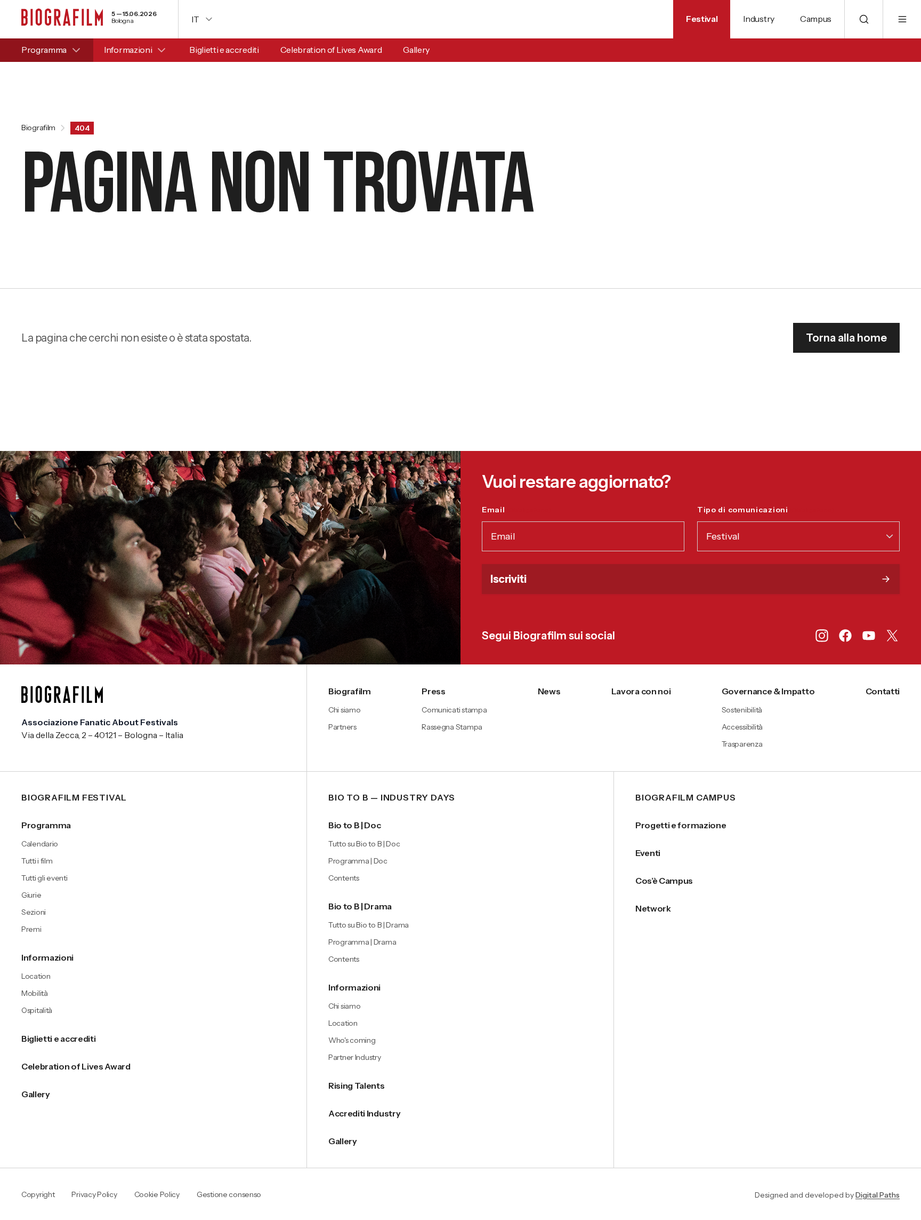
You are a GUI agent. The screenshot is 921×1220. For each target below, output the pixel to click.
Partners (342, 727)
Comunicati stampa (454, 710)
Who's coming (352, 1040)
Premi (31, 929)
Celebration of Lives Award (331, 49)
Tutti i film (37, 861)
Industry (758, 18)
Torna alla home (846, 337)
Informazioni (128, 49)
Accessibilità (742, 727)
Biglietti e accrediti (223, 49)
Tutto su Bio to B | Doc (364, 844)
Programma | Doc (357, 861)
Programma (44, 49)
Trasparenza (742, 744)
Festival (701, 18)
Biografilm (38, 128)
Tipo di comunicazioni (765, 509)
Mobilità (34, 993)
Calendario (39, 844)
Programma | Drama (362, 942)
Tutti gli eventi (44, 878)
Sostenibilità (742, 710)
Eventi (647, 852)
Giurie (31, 895)
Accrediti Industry (364, 1113)
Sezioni (33, 912)
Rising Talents (356, 1085)
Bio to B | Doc (354, 825)
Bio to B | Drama (360, 906)
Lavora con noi (641, 691)
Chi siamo (344, 710)
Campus (815, 18)
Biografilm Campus (685, 798)
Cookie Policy (157, 1195)
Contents (343, 878)
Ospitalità (36, 1010)
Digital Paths (877, 1195)
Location (36, 976)
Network (653, 908)
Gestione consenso (229, 1195)
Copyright (37, 1195)
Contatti (883, 691)
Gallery (416, 49)
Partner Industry (354, 1057)
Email (516, 509)
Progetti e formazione (680, 825)
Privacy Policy (94, 1195)
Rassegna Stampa (452, 727)
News (549, 691)
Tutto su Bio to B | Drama (368, 925)
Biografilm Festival (74, 798)
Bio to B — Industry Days (391, 798)
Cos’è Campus (664, 880)
